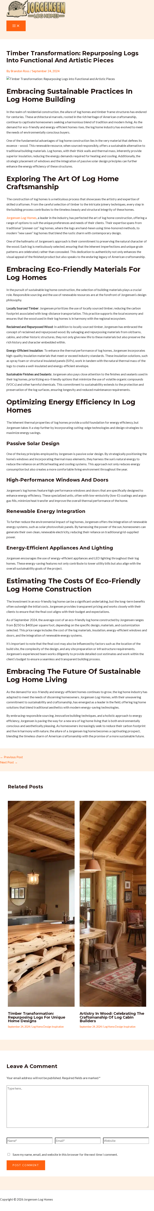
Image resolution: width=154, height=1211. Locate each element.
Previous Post (11, 757)
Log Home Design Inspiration (48, 1026)
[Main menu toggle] (16, 26)
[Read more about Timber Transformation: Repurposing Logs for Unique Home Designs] (41, 1005)
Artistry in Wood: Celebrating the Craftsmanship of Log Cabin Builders (112, 1017)
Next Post (9, 762)
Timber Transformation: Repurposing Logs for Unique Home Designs (36, 1017)
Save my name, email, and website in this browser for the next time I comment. (65, 1154)
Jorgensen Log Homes (21, 218)
